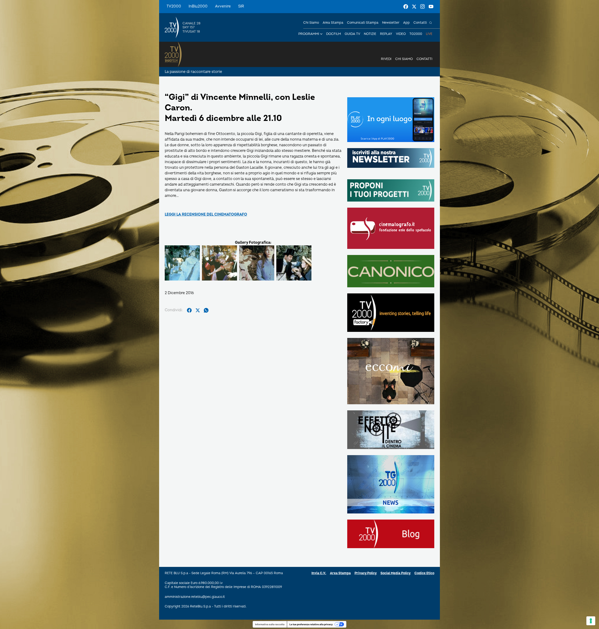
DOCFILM (333, 34)
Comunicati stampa (362, 23)
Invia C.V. (318, 573)
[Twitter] (414, 6)
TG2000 (415, 34)
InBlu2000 (198, 6)
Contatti (420, 23)
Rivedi (386, 59)
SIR (241, 6)
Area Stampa (340, 573)
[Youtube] (431, 6)
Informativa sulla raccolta (270, 624)
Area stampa (333, 23)
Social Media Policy (395, 573)
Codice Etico (424, 573)
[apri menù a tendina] (321, 34)
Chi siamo (311, 23)
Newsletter (390, 23)
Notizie (370, 34)
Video (401, 34)
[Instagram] (422, 6)
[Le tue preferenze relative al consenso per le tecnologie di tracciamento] (590, 620)
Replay (386, 34)
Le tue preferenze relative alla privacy (311, 624)
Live (429, 34)
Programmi (308, 34)
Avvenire (223, 6)
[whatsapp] (206, 310)
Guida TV (352, 34)
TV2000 (174, 6)
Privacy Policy (365, 573)
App (406, 23)
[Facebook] (405, 6)
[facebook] (189, 310)
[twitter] (197, 310)
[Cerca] (430, 22)
